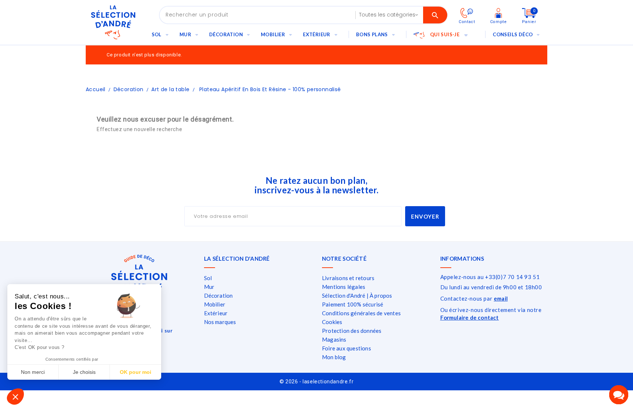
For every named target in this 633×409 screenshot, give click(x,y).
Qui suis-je (444, 34)
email (501, 298)
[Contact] (466, 12)
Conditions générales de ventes (361, 313)
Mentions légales (343, 286)
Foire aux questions (346, 348)
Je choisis (84, 372)
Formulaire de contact (469, 317)
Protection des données (351, 330)
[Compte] (498, 12)
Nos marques (220, 322)
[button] (15, 396)
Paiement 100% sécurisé (352, 304)
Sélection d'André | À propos (357, 295)
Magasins (334, 339)
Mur (185, 34)
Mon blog (334, 357)
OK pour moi (135, 372)
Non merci (33, 372)
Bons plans (372, 34)
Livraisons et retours (348, 278)
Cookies (332, 322)
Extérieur (316, 34)
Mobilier (273, 34)
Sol (157, 34)
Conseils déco (513, 34)
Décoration (226, 34)
